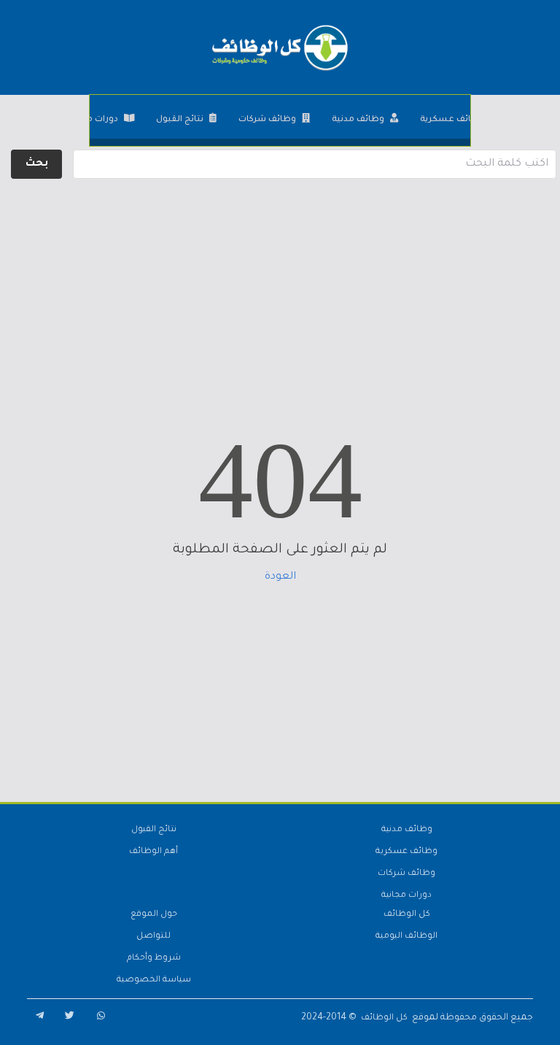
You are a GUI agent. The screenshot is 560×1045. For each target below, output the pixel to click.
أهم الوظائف (153, 852)
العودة (280, 577)
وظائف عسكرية (452, 120)
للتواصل (153, 936)
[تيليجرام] (36, 1018)
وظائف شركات (267, 120)
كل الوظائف (407, 914)
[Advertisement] (280, 284)
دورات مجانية (92, 120)
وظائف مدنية (358, 120)
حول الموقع (154, 914)
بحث (37, 164)
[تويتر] (67, 1018)
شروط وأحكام (154, 958)
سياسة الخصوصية (154, 980)
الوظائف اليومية (407, 936)
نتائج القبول (179, 120)
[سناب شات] (97, 1018)
